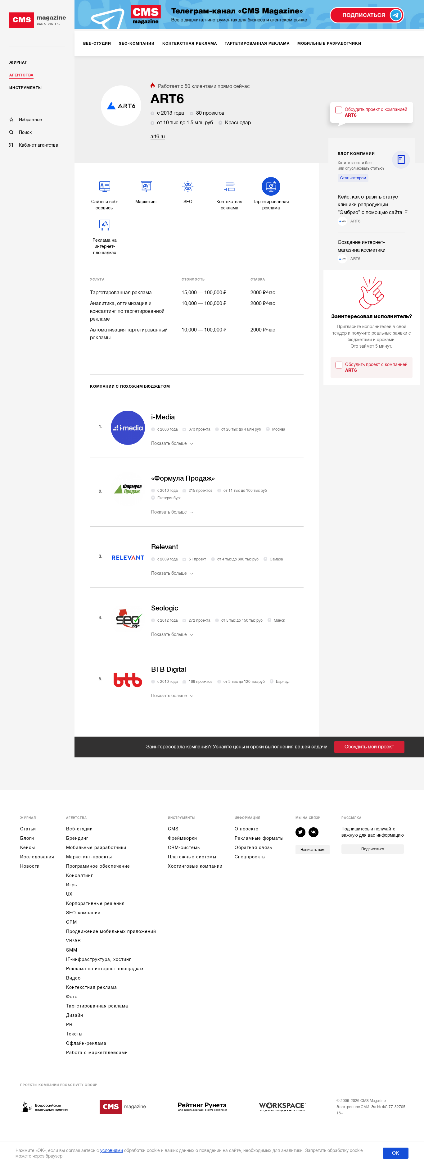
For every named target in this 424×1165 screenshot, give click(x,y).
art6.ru (158, 136)
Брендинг (77, 838)
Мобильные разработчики (96, 847)
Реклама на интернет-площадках (105, 968)
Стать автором (353, 178)
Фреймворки (182, 838)
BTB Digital (168, 669)
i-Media (163, 417)
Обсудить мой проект (369, 747)
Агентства (21, 75)
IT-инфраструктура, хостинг (98, 959)
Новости (30, 866)
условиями (111, 1150)
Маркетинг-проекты (89, 856)
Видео (73, 977)
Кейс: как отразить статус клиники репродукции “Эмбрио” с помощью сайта (371, 204)
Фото (72, 996)
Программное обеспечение (98, 866)
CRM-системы (184, 847)
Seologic (164, 608)
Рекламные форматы (259, 838)
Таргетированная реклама (97, 1005)
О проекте (247, 828)
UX (69, 894)
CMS (173, 828)
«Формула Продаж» (183, 478)
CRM (71, 922)
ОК (395, 1153)
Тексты (74, 1033)
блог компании (356, 154)
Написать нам (312, 849)
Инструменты (25, 88)
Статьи (28, 828)
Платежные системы (192, 856)
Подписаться (372, 849)
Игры (72, 884)
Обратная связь (253, 847)
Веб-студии (79, 828)
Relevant (164, 547)
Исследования (37, 856)
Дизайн (74, 1015)
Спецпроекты (250, 856)
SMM (71, 950)
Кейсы (27, 847)
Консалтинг (79, 875)
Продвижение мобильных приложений (111, 931)
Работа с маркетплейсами (97, 1052)
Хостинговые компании (195, 866)
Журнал (18, 62)
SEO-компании (83, 912)
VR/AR (73, 940)
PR (69, 1024)
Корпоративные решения (95, 903)
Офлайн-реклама (86, 1043)
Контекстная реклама (91, 987)
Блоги (27, 838)
